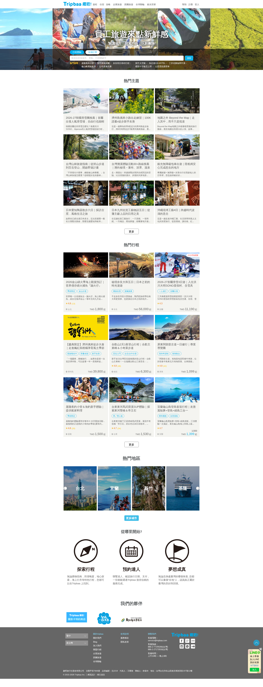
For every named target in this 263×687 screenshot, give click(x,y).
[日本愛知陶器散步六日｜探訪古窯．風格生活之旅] (85, 193)
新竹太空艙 (140, 63)
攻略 (108, 4)
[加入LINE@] (254, 661)
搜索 (189, 58)
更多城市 (131, 518)
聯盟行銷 (97, 649)
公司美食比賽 (105, 66)
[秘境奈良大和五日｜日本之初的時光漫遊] (131, 264)
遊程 (95, 4)
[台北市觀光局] (104, 616)
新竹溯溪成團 (103, 63)
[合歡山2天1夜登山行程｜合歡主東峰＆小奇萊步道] (131, 327)
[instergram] (182, 646)
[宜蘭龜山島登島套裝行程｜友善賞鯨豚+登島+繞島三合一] (177, 389)
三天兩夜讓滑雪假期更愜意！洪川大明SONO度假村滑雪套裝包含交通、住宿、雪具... (176, 299)
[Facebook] (182, 641)
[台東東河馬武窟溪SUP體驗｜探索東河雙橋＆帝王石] (131, 389)
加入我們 (97, 645)
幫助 (184, 4)
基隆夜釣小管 (88, 63)
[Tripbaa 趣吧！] (77, 4)
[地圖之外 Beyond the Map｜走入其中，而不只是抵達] (177, 100)
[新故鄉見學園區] (131, 616)
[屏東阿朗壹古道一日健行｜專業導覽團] (177, 327)
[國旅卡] (76, 616)
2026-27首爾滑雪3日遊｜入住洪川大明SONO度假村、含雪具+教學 (176, 286)
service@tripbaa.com (157, 640)
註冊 (190, 4)
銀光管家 (151, 4)
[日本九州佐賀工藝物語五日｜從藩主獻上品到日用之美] (131, 193)
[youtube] (193, 646)
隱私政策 (125, 642)
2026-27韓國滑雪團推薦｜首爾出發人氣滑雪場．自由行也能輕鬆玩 (85, 121)
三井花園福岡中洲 (177, 63)
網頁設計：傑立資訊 (96, 675)
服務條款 (125, 638)
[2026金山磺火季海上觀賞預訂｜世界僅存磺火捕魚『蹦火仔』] (85, 264)
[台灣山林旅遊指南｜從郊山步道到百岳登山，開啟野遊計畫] (85, 146)
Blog (95, 642)
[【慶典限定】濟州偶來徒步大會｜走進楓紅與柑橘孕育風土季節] (85, 327)
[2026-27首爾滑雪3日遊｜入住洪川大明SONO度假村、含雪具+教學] (177, 264)
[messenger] (187, 646)
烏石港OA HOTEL (157, 63)
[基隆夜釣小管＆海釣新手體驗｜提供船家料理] (85, 389)
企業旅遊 (117, 4)
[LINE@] (193, 641)
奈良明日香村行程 (121, 63)
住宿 (102, 4)
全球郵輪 (140, 4)
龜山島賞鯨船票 (89, 66)
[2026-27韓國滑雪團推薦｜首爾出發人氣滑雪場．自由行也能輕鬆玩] (85, 100)
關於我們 (97, 638)
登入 (197, 4)
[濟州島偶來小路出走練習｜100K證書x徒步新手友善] (131, 100)
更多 (131, 231)
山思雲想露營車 (162, 66)
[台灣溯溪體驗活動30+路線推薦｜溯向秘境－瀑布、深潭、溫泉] (131, 146)
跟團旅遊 (128, 4)
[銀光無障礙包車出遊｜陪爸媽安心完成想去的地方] (177, 146)
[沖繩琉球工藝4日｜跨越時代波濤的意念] (177, 193)
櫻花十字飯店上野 (143, 66)
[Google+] (187, 641)
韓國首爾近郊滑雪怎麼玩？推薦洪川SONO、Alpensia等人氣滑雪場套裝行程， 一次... (85, 129)
